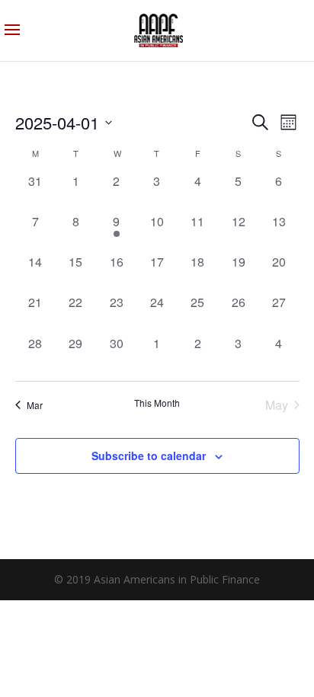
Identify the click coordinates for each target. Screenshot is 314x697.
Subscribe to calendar (148, 455)
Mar (35, 404)
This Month (157, 403)
